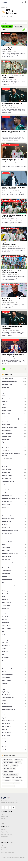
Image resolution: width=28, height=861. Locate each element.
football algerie (8, 771)
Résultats (3, 839)
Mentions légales (5, 850)
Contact (3, 847)
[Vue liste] (26, 29)
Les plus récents (7, 26)
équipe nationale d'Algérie (10, 774)
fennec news (6, 780)
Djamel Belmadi (17, 780)
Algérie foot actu (8, 786)
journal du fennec (8, 777)
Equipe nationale (8, 762)
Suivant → (21, 369)
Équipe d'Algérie (5, 832)
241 (15, 369)
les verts (5, 765)
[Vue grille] (23, 29)
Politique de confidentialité (8, 852)
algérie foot (18, 759)
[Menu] (25, 2)
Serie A (3, 823)
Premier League (5, 816)
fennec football (8, 783)
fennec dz (18, 762)
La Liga (3, 818)
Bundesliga (4, 821)
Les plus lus (18, 26)
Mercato (3, 829)
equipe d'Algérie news (9, 768)
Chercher (4, 29)
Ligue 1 (3, 814)
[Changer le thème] (23, 2)
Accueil (3, 7)
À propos (3, 845)
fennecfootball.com (14, 859)
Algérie (18, 777)
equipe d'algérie (7, 759)
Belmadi (17, 783)
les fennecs (14, 765)
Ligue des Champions (6, 834)
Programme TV (5, 836)
